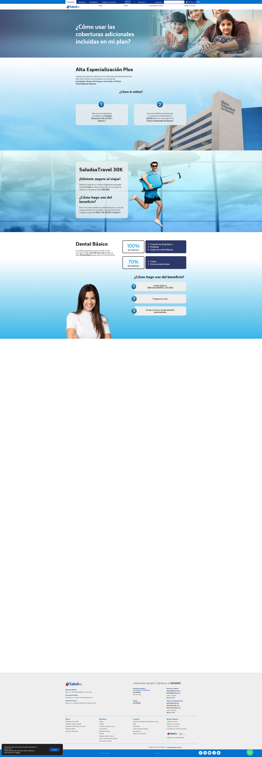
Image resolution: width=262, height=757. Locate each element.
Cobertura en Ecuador (72, 721)
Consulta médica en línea (106, 726)
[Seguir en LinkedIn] (218, 753)
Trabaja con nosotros (109, 2)
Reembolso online (104, 731)
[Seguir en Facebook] (200, 753)
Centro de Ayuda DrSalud (140, 729)
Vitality (101, 721)
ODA (134, 724)
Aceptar (54, 750)
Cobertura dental (70, 729)
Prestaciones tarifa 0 (105, 741)
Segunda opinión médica (106, 736)
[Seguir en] (214, 753)
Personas (71, 2)
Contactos (158, 2)
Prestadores (93, 2)
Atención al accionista (173, 724)
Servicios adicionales (72, 731)
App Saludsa (137, 731)
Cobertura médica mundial (73, 724)
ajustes (18, 752)
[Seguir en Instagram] (205, 753)
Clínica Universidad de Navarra (108, 738)
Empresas (81, 2)
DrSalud (101, 724)
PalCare (101, 733)
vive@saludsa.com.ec (174, 747)
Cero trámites (103, 729)
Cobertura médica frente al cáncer (76, 726)
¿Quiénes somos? (172, 721)
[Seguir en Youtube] (209, 753)
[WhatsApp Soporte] (250, 752)
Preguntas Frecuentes (139, 733)
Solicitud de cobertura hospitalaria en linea (145, 721)
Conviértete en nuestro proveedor (176, 729)
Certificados (136, 726)
